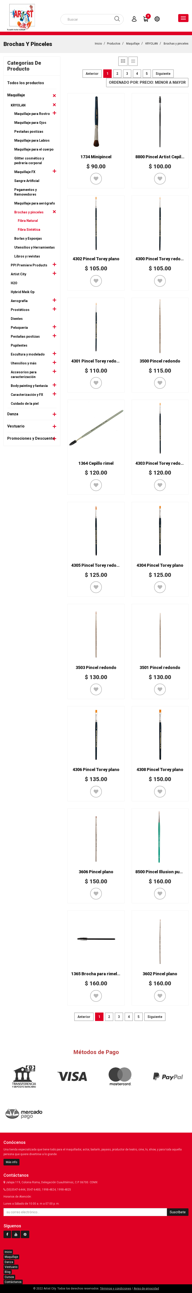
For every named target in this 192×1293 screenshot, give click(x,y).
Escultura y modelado (28, 354)
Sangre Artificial (26, 181)
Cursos (9, 1277)
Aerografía (19, 301)
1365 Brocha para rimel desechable (106, 973)
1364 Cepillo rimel (96, 463)
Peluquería (19, 327)
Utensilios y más (24, 363)
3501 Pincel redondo (160, 667)
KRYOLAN (151, 43)
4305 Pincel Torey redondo (97, 565)
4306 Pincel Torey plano (96, 769)
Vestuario (16, 426)
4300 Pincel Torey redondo (161, 258)
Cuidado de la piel (25, 403)
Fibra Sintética (29, 229)
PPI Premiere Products (29, 265)
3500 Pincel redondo (160, 361)
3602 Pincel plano (160, 973)
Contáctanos (13, 1282)
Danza (12, 414)
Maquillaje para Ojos (30, 123)
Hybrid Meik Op (22, 292)
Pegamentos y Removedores (25, 192)
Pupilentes (19, 345)
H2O (14, 283)
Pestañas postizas (28, 131)
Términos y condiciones (115, 1288)
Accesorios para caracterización (24, 374)
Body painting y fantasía (29, 386)
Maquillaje (133, 43)
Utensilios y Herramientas (34, 247)
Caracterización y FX (27, 395)
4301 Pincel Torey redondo (97, 361)
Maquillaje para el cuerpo (34, 149)
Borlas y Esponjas (28, 238)
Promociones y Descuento (31, 438)
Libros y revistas (27, 256)
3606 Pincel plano (96, 871)
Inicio (98, 43)
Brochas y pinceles (176, 43)
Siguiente (163, 74)
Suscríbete (178, 1212)
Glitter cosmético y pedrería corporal (29, 160)
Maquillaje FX (24, 172)
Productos (113, 43)
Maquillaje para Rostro (32, 114)
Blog (8, 1272)
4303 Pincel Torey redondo (161, 463)
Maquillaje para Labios (32, 140)
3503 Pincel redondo (96, 667)
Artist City (18, 274)
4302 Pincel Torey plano (96, 258)
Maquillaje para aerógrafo (34, 203)
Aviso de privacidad (146, 1288)
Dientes (17, 319)
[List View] (133, 61)
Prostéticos (20, 310)
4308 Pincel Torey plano (160, 769)
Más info (11, 1162)
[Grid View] (123, 61)
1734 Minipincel (96, 156)
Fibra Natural (28, 221)
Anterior (92, 74)
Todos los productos (25, 83)
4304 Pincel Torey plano (160, 565)
